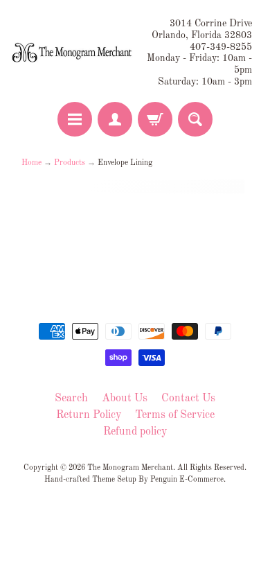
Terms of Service (175, 415)
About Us (124, 398)
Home (31, 163)
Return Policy (88, 415)
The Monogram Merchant (130, 468)
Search (71, 398)
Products (69, 163)
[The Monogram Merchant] (73, 53)
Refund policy (135, 431)
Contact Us (188, 398)
